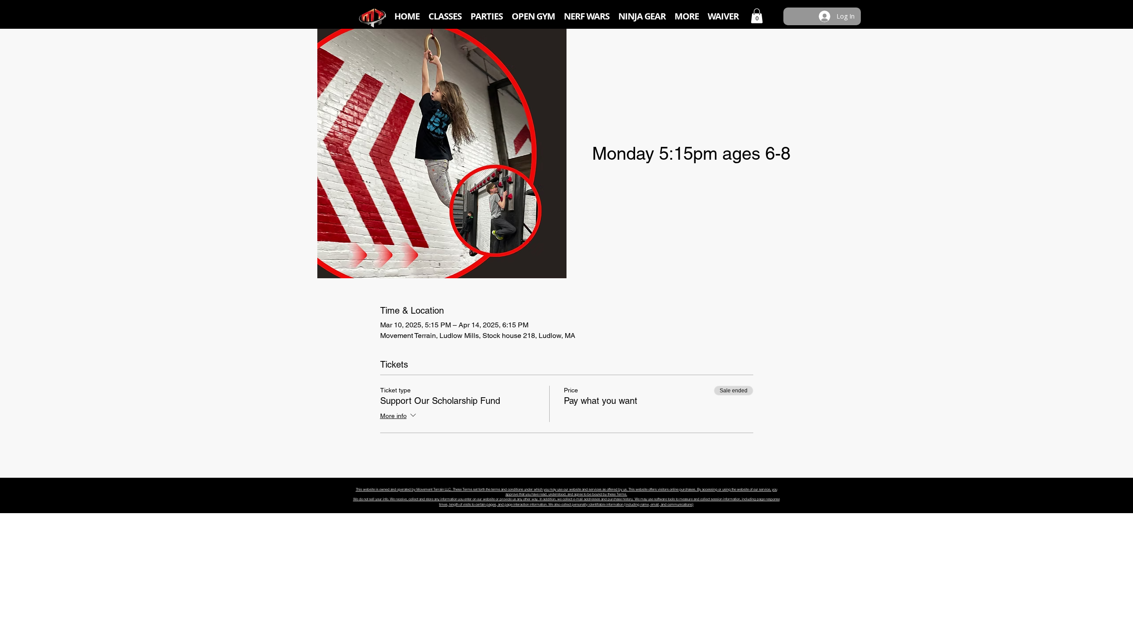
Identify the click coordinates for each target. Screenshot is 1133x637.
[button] (445, 16)
